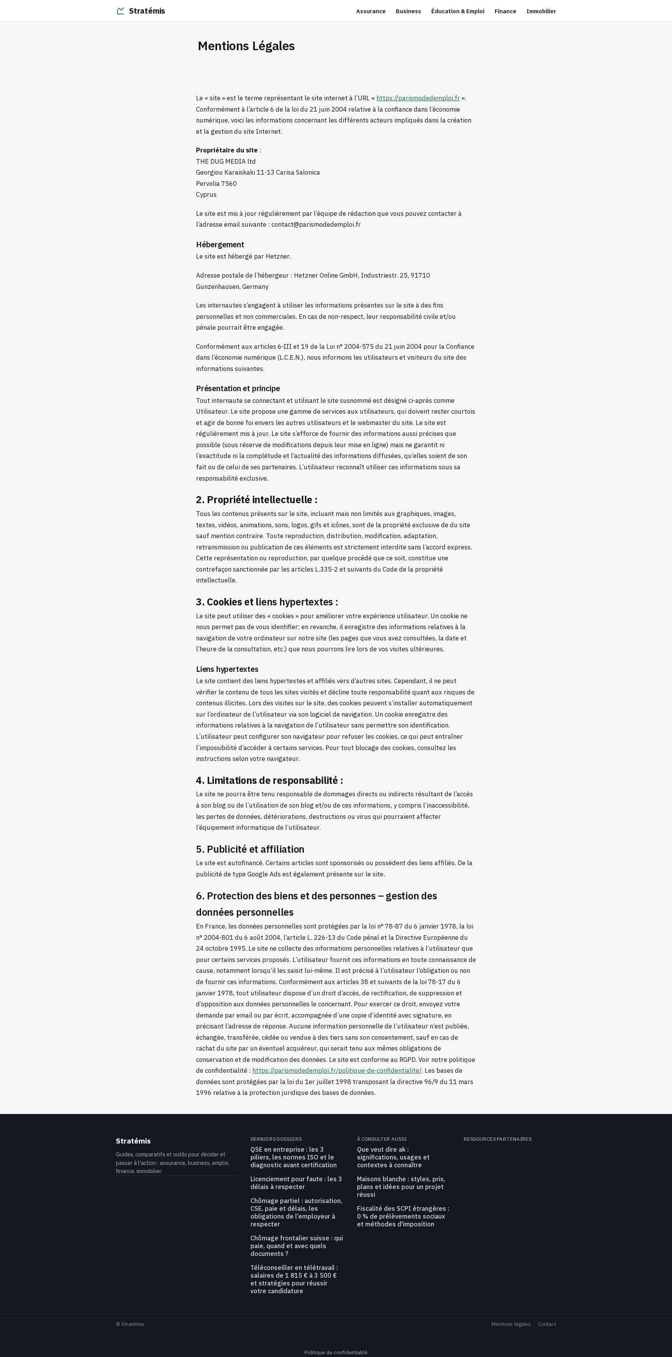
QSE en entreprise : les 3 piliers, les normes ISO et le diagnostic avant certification (293, 1157)
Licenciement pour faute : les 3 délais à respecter (296, 1183)
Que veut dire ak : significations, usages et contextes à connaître (393, 1157)
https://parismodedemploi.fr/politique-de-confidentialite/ (337, 1070)
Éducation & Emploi (458, 11)
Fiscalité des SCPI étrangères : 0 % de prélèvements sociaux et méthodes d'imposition (403, 1216)
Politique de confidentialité (336, 1352)
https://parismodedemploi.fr (418, 98)
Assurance (371, 11)
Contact (547, 1324)
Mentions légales (511, 1324)
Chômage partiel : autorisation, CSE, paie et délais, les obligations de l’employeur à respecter (296, 1212)
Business (408, 11)
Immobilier (541, 11)
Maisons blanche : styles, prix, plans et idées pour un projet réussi (401, 1186)
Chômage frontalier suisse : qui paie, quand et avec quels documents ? (296, 1245)
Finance (505, 11)
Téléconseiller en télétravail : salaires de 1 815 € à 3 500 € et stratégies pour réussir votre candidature (294, 1279)
